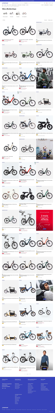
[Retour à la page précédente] (25, 374)
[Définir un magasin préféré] (45, 3)
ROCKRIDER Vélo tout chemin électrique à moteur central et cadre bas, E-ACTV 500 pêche (44, 252)
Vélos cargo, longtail (5, 16)
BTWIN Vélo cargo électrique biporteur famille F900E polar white (10, 298)
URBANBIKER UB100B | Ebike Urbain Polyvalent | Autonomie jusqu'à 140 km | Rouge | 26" (9, 110)
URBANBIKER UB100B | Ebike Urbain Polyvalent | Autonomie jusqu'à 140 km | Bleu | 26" (26, 86)
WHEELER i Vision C (21, 344)
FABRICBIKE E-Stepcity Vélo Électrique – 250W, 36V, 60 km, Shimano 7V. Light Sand (9, 204)
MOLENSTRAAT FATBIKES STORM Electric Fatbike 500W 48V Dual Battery (44, 133)
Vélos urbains (11, 16)
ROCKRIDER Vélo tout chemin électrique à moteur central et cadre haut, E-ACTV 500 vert (44, 275)
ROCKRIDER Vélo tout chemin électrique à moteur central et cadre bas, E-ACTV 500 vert (44, 204)
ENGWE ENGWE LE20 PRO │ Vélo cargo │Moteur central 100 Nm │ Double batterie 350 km (27, 298)
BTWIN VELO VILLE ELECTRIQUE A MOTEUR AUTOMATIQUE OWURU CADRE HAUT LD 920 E (10, 133)
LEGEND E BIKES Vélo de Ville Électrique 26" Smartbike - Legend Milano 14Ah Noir (10, 180)
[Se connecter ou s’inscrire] (50, 3)
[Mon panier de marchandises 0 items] (52, 3)
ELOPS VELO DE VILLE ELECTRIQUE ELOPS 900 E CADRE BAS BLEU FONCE (27, 133)
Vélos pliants (17, 16)
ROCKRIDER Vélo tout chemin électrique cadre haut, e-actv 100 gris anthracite (44, 62)
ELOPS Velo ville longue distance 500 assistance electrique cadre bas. (10, 228)
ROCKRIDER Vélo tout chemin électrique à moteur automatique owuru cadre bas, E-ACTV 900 (44, 180)
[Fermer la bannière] (52, 0)
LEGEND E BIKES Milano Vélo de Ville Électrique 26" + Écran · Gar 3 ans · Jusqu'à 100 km (27, 228)
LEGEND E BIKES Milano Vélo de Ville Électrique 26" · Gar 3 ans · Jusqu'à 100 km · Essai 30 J (27, 368)
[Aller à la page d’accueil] (5, 3)
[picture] (10, 30)
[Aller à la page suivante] (30, 374)
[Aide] (49, 3)
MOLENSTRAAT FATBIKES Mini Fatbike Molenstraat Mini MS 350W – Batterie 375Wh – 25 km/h (27, 204)
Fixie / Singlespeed (24, 16)
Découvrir (45, 368)
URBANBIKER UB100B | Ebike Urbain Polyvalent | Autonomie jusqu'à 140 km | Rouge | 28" (26, 180)
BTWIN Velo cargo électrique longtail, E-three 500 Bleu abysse (44, 40)
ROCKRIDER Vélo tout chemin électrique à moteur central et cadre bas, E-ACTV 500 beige (27, 275)
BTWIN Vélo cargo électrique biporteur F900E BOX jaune (9, 344)
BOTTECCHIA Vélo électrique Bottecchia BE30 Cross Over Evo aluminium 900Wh (27, 251)
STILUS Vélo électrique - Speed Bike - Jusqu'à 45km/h (26, 39)
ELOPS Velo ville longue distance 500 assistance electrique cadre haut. (27, 157)
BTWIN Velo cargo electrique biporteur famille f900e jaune (9, 321)
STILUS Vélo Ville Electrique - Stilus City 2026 (7, 39)
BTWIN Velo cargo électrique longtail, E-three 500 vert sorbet (27, 62)
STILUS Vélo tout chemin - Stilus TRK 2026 (7, 156)
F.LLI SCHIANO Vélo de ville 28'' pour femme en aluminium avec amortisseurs (10, 367)
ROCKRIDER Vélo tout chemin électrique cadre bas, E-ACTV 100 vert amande (27, 110)
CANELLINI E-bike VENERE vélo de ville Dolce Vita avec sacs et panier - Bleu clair (44, 345)
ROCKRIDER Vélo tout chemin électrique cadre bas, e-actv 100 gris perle (10, 86)
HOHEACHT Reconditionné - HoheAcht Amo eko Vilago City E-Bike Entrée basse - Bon (44, 321)
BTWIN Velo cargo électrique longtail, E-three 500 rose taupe (10, 62)
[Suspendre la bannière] (51, 0)
